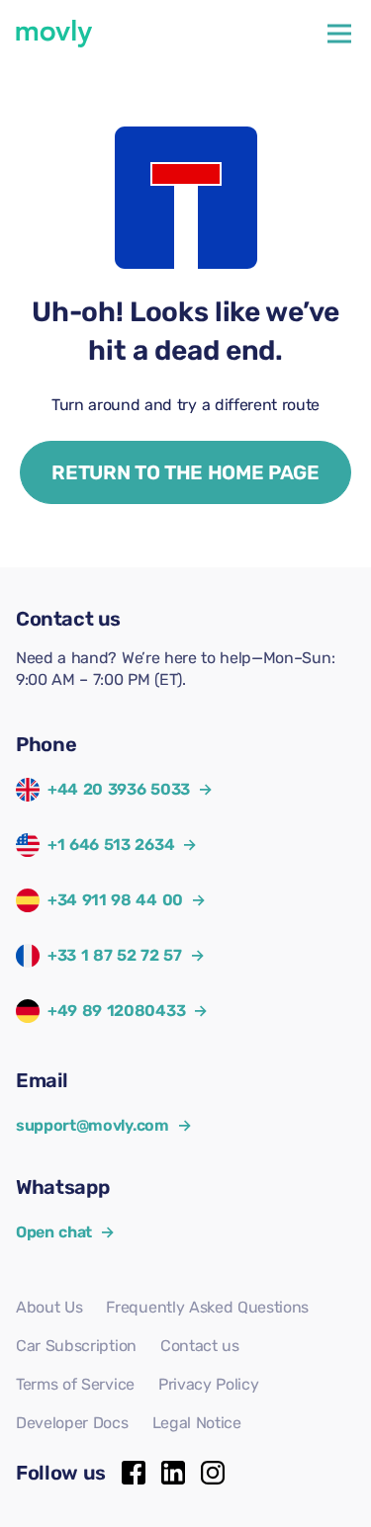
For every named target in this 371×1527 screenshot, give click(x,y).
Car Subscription (76, 1345)
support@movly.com (103, 1125)
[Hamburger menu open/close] (339, 33)
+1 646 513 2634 (110, 844)
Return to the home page (185, 472)
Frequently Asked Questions (207, 1307)
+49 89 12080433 (116, 1010)
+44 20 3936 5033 (118, 789)
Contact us (199, 1345)
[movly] (54, 33)
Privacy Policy (208, 1384)
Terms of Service (75, 1384)
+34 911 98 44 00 (115, 900)
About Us (49, 1307)
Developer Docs (72, 1422)
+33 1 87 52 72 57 (114, 955)
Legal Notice (196, 1422)
